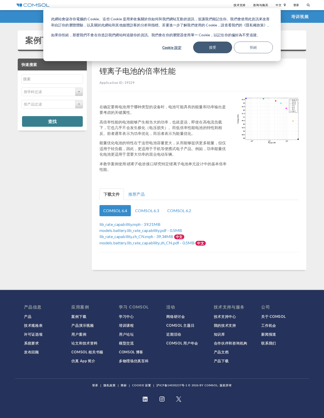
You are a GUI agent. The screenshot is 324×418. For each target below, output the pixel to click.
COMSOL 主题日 (180, 325)
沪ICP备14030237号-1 (171, 385)
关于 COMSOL (273, 316)
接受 (212, 47)
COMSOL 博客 (131, 351)
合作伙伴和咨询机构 (230, 343)
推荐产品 (136, 194)
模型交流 (126, 343)
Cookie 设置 (141, 385)
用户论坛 (126, 334)
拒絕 (253, 47)
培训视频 (300, 16)
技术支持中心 (225, 316)
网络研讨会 (175, 316)
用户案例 (78, 334)
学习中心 (126, 316)
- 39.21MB (130, 224)
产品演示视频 (82, 325)
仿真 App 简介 (83, 360)
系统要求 (31, 343)
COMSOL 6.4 (115, 210)
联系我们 (268, 343)
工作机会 (268, 325)
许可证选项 (33, 334)
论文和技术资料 (84, 343)
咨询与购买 (260, 5)
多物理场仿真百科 (134, 360)
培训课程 (126, 325)
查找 (52, 121)
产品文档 (221, 351)
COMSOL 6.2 (179, 210)
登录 (296, 5)
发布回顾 (31, 351)
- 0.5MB (140, 230)
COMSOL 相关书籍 (87, 351)
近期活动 (173, 334)
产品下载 (221, 360)
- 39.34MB (136, 236)
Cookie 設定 (171, 47)
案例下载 (41, 39)
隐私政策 (110, 385)
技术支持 (240, 5)
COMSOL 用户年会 (182, 343)
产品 (27, 316)
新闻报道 (268, 334)
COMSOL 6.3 (147, 210)
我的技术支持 (225, 325)
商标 (124, 385)
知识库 (219, 334)
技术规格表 (33, 325)
